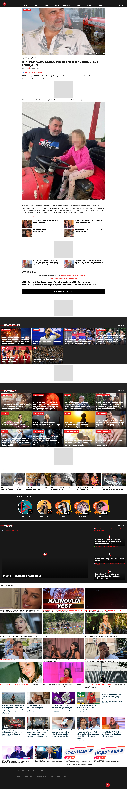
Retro (57, 5)
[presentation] (107, 496)
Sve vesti (121, 325)
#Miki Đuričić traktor (31, 285)
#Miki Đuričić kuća (62, 282)
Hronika (99, 5)
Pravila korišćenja (61, 781)
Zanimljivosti (67, 5)
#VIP (44, 285)
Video (8, 525)
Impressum (32, 781)
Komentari (61, 291)
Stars (46, 5)
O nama (19, 781)
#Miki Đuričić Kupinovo (85, 285)
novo (25, 5)
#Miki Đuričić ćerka (81, 282)
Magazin (10, 390)
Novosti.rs (12, 325)
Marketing (40, 781)
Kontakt (25, 781)
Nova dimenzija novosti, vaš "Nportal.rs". (63, 279)
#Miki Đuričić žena (43, 282)
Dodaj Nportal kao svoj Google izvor (33, 72)
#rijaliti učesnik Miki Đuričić (60, 285)
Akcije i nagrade (49, 781)
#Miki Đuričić (28, 282)
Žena (78, 5)
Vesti (36, 5)
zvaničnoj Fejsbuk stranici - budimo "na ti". (75, 276)
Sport (89, 5)
